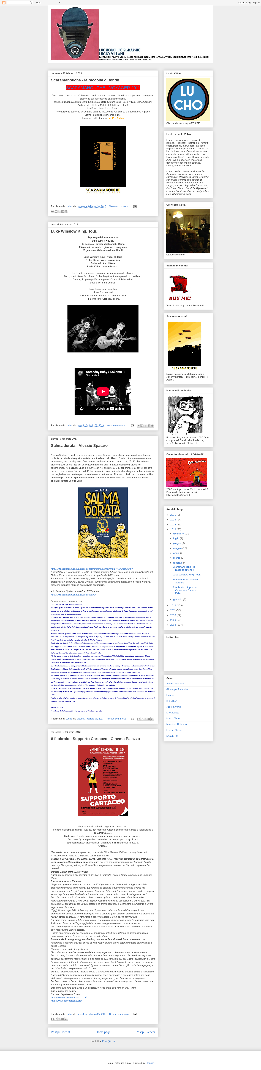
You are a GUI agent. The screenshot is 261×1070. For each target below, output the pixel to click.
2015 (173, 519)
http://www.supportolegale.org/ (66, 1000)
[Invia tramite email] (52, 211)
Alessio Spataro (175, 683)
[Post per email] (134, 206)
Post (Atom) (108, 1041)
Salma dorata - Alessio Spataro (79, 445)
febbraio (178, 562)
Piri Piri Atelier (174, 730)
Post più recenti (60, 1032)
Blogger (149, 1063)
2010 (173, 615)
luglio (176, 538)
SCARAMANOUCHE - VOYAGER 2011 (103, 87)
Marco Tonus (173, 718)
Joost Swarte (173, 706)
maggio (177, 548)
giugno (177, 543)
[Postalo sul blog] (56, 211)
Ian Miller (171, 700)
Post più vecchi (145, 1032)
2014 (173, 524)
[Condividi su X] (59, 211)
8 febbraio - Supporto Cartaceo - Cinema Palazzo (95, 739)
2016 (173, 514)
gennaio (178, 599)
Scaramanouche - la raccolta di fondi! (85, 80)
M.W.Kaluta (172, 712)
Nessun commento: (119, 206)
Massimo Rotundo (176, 724)
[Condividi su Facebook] (62, 211)
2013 (173, 529)
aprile (176, 552)
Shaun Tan (172, 735)
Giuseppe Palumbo (177, 689)
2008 (173, 624)
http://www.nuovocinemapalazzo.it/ (69, 997)
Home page (103, 1032)
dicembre (178, 533)
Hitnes (169, 695)
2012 (173, 605)
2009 (173, 620)
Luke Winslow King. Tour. (74, 231)
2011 (173, 610)
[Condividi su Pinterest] (66, 211)
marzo (177, 557)
